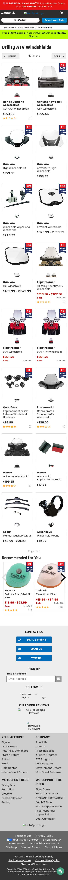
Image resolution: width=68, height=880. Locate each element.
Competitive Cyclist (47, 860)
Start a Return (10, 755)
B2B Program (44, 759)
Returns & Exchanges (15, 751)
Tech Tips (8, 789)
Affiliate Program (46, 755)
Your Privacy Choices (26, 839)
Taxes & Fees (17, 843)
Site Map (11, 847)
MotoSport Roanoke (48, 772)
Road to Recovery (47, 793)
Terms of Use (23, 836)
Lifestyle (7, 793)
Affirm (5, 759)
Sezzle (5, 763)
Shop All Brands (30, 847)
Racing (6, 802)
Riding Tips (8, 785)
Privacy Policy (44, 836)
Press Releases (45, 751)
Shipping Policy (52, 840)
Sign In (6, 742)
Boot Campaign (45, 819)
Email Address (16, 673)
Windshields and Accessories (19, 27)
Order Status (10, 746)
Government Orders (48, 768)
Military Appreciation (49, 806)
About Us (41, 742)
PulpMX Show (44, 802)
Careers (41, 746)
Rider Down (43, 789)
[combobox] (59, 56)
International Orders (14, 772)
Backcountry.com (20, 860)
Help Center (9, 768)
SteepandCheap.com (34, 864)
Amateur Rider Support (50, 798)
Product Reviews (12, 798)
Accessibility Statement (44, 843)
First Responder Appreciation (45, 812)
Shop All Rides (53, 847)
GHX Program (44, 763)
